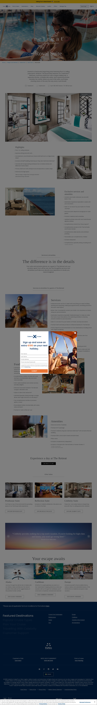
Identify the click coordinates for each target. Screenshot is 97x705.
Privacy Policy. (28, 367)
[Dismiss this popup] (75, 333)
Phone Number (25, 362)
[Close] (94, 702)
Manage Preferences (85, 702)
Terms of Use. (61, 704)
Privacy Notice (43, 704)
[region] (48, 702)
